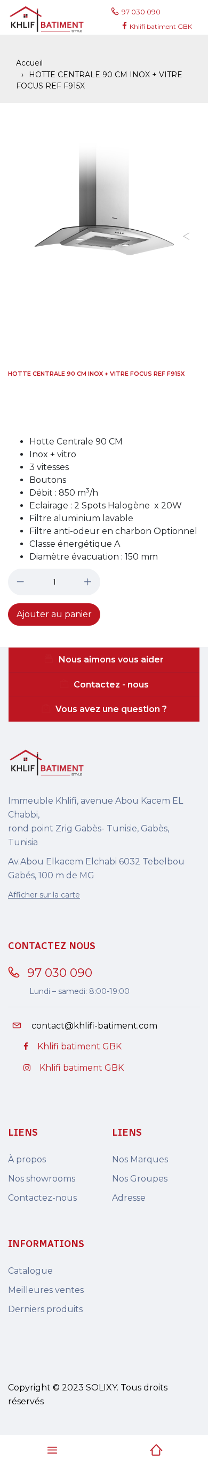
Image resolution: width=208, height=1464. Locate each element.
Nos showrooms (41, 1179)
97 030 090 (142, 11)
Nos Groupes (139, 1179)
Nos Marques (140, 1159)
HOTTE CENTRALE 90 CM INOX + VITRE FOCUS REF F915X (96, 373)
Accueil (29, 63)
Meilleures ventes (46, 1290)
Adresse (129, 1198)
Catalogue (30, 1271)
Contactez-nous (42, 1198)
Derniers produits (45, 1309)
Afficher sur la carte (44, 895)
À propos (27, 1159)
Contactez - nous (111, 685)
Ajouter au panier (54, 614)
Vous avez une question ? (111, 709)
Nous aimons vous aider (111, 659)
